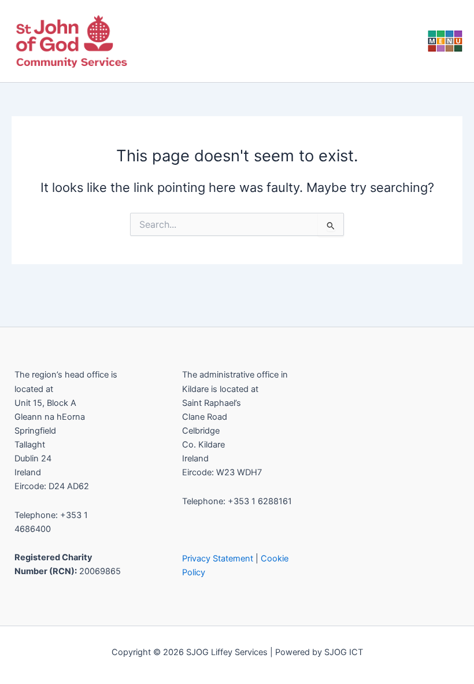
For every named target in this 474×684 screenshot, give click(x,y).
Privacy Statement (217, 558)
